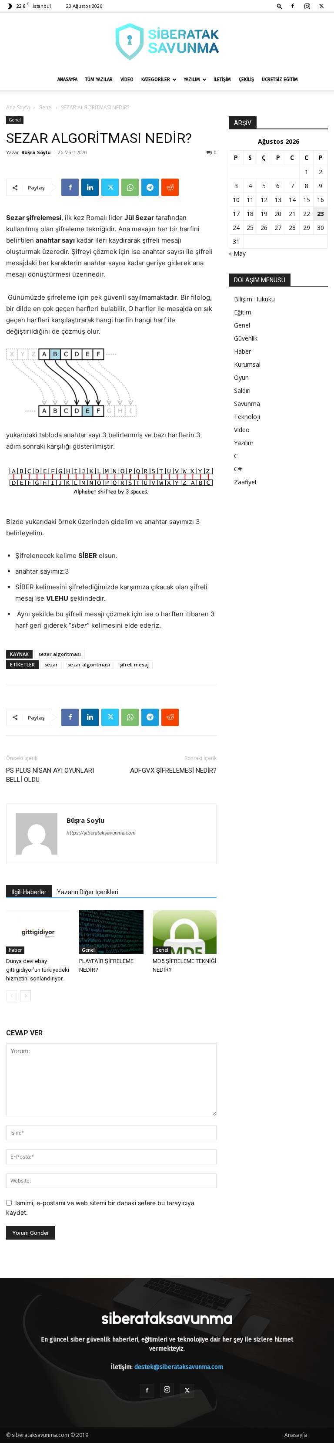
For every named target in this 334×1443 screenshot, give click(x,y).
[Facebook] (292, 6)
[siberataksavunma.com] (167, 41)
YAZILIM (192, 79)
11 (250, 200)
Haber (15, 950)
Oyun (241, 377)
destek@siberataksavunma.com (178, 1367)
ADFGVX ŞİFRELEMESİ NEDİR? (173, 770)
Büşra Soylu (36, 152)
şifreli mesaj (134, 664)
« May (237, 253)
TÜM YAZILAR (99, 79)
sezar (51, 664)
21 (292, 214)
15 (306, 200)
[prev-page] (11, 995)
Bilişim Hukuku (254, 299)
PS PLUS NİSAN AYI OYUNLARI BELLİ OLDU (50, 775)
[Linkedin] (90, 187)
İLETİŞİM (222, 79)
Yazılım (244, 443)
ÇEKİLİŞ (246, 79)
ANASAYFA (67, 79)
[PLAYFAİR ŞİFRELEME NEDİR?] (111, 932)
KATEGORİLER (155, 79)
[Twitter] (321, 6)
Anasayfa (295, 1435)
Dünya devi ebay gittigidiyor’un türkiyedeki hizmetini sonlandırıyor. (37, 970)
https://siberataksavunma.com (101, 833)
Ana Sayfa (18, 107)
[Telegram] (150, 187)
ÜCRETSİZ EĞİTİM (280, 79)
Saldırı (242, 390)
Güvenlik (245, 338)
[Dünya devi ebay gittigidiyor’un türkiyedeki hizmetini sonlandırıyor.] (38, 932)
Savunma (247, 403)
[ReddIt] (170, 187)
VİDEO (127, 79)
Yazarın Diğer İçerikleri (87, 892)
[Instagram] (307, 6)
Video (242, 430)
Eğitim (242, 312)
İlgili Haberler (29, 892)
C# (238, 469)
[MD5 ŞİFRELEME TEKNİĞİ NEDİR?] (185, 932)
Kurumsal (247, 364)
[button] (279, 6)
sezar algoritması (59, 654)
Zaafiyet (245, 482)
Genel (45, 107)
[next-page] (25, 995)
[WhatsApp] (130, 187)
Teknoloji (247, 416)
